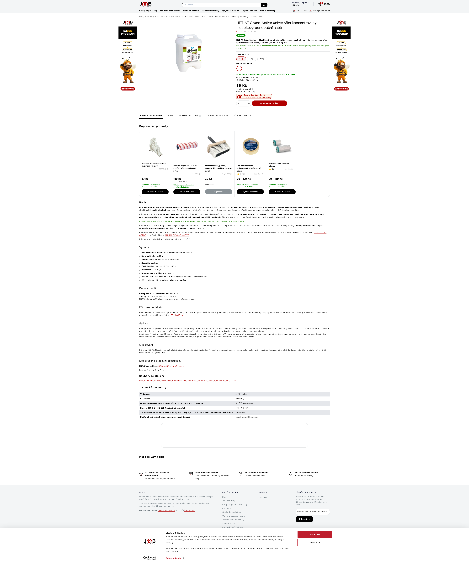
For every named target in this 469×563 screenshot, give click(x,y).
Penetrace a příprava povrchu (169, 17)
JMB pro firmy (228, 501)
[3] (251, 163)
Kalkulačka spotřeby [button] (248, 80)
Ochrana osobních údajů (233, 516)
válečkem (179, 366)
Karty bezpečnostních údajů (235, 505)
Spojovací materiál (231, 11)
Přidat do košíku (271, 103)
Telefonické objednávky (233, 520)
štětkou (161, 366)
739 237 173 (301, 11)
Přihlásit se (304, 519)
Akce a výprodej (267, 11)
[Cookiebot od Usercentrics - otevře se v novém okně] (149, 558)
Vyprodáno (218, 192)
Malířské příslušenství (170, 11)
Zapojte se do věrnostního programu (257, 97)
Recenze (263, 497)
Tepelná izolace (249, 11)
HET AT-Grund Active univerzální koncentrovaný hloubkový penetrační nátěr (232, 17)
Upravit (313, 542)
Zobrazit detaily (173, 558)
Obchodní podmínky (231, 512)
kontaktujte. (189, 510)
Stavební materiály (210, 11)
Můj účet (295, 5)
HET (238, 31)
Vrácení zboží (228, 523)
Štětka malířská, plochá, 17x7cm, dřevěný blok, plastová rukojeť (218, 168)
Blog (224, 497)
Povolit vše (314, 534)
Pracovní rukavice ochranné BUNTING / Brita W (154, 165)
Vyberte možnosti (155, 192)
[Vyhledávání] (264, 5)
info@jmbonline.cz (321, 11)
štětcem (170, 366)
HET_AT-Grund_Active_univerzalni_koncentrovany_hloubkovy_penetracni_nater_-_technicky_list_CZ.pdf (187, 380)
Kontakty (226, 508)
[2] (187, 163)
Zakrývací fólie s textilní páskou (279, 165)
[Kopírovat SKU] (168, 169)
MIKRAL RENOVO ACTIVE (177, 235)
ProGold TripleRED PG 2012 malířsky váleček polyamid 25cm (185, 168)
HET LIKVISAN (176, 315)
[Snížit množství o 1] (238, 103)
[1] (186, 163)
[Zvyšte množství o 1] (249, 103)
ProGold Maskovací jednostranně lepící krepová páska (249, 168)
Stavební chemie (191, 11)
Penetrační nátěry (192, 17)
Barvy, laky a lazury (148, 11)
